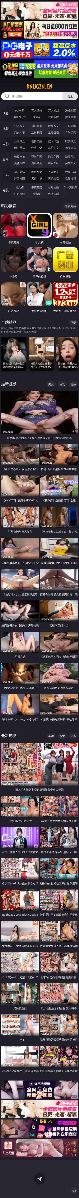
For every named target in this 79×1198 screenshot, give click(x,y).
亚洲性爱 (19, 141)
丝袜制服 (36, 132)
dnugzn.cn (39, 86)
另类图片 (70, 163)
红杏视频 (19, 194)
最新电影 (8, 735)
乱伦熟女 (53, 148)
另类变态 (70, 148)
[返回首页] (74, 1190)
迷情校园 (19, 178)
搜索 (70, 96)
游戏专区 (70, 110)
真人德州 (36, 110)
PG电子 (19, 110)
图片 (5, 159)
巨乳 (62, 384)
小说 (5, 175)
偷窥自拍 (19, 156)
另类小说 (36, 178)
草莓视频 (53, 187)
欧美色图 (53, 156)
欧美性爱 (70, 141)
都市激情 (19, 172)
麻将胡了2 (19, 117)
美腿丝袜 (19, 163)
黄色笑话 (53, 178)
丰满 (51, 736)
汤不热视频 (70, 187)
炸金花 (37, 117)
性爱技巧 (70, 178)
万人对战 (53, 110)
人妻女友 (53, 172)
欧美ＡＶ (53, 126)
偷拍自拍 (36, 141)
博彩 (5, 113)
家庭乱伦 (36, 172)
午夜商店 (36, 187)
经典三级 (36, 148)
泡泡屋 (37, 194)
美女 (51, 384)
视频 (5, 128)
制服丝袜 (19, 148)
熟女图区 (53, 163)
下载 (73, 322)
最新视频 (8, 384)
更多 (73, 384)
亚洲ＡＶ (19, 126)
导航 (5, 190)
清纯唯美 (36, 163)
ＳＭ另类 (70, 132)
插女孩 (20, 187)
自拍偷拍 (36, 126)
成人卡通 (53, 141)
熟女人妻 (19, 132)
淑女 (62, 736)
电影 (5, 144)
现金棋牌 (53, 117)
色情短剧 (53, 194)
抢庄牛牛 (70, 117)
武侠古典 (70, 172)
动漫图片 (70, 156)
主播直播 (53, 132)
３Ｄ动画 (70, 126)
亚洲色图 (36, 156)
